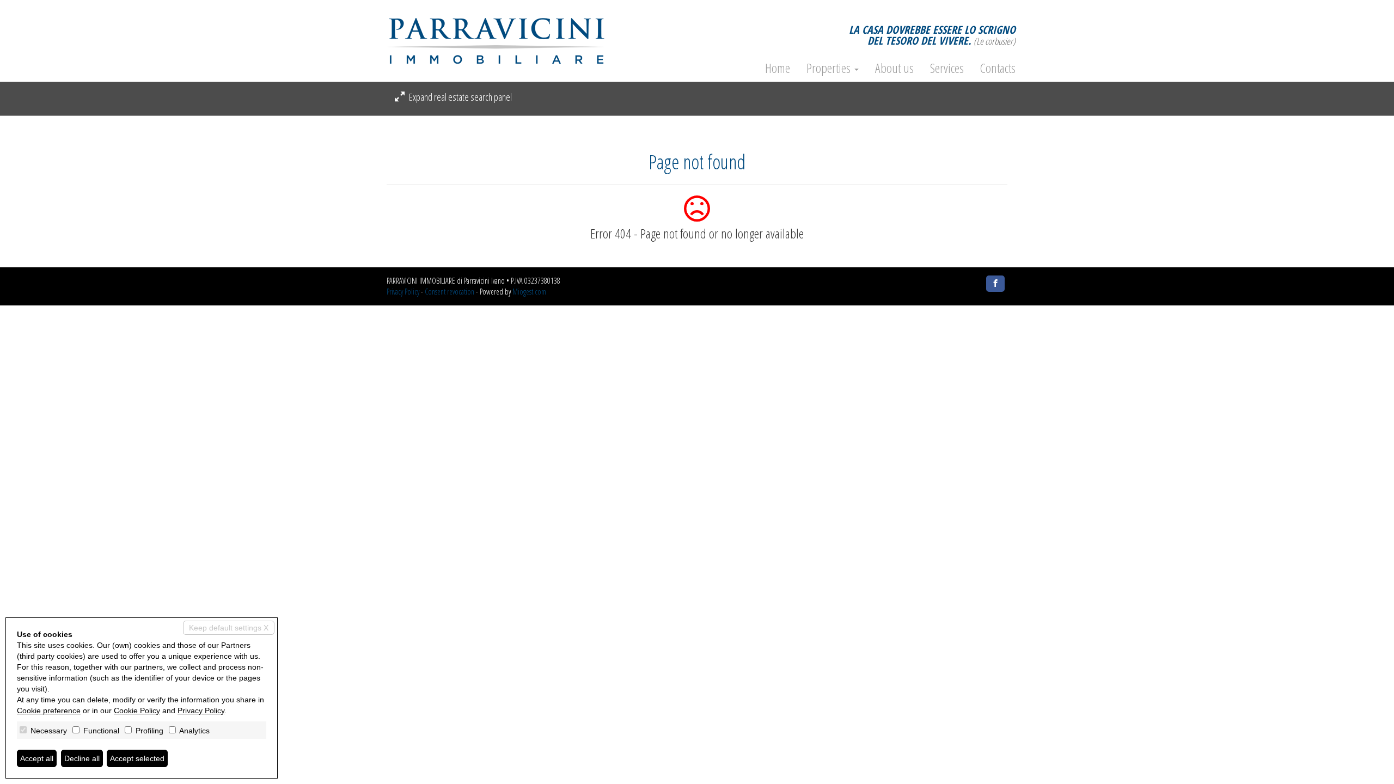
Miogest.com (529, 291)
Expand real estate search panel (459, 96)
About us (894, 68)
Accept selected (137, 758)
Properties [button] (829, 68)
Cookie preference (49, 710)
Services (947, 68)
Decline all (82, 758)
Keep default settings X (228, 627)
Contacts (998, 68)
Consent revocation (449, 291)
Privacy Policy (403, 291)
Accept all (36, 758)
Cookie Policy (137, 710)
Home (777, 68)
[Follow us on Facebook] (995, 283)
